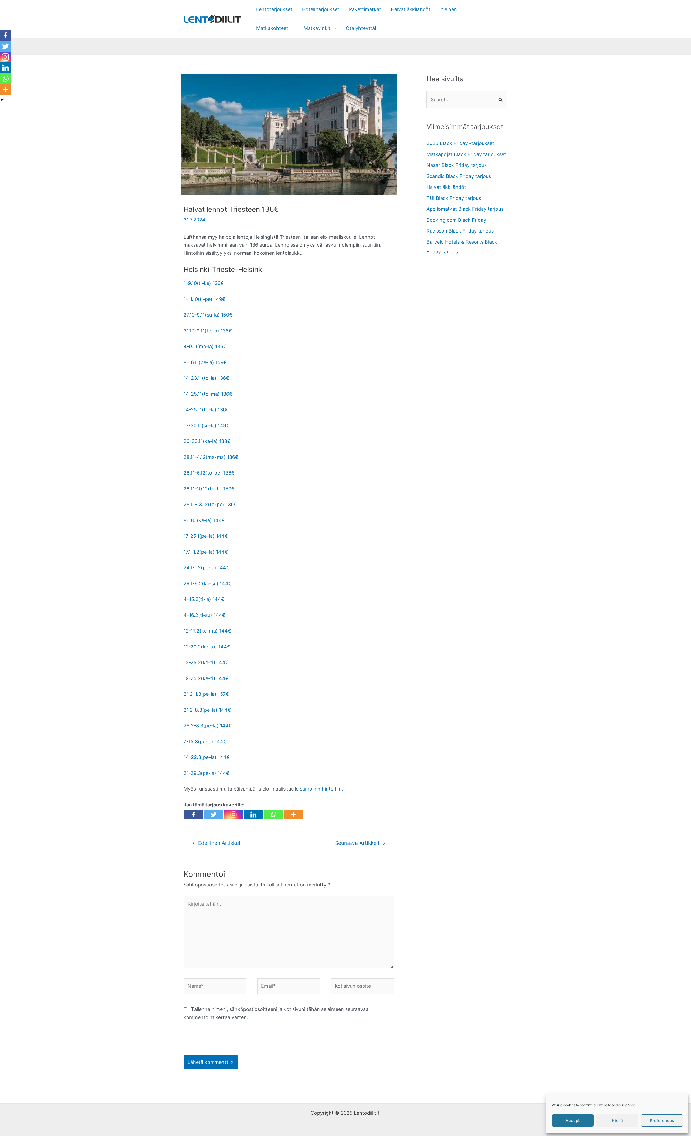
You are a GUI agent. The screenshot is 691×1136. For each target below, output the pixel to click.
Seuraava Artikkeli (360, 843)
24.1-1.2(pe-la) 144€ (206, 567)
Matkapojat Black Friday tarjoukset (466, 154)
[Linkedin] (253, 814)
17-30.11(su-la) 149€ (206, 425)
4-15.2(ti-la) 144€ (204, 599)
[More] (293, 814)
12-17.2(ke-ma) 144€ (207, 631)
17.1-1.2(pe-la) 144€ (206, 552)
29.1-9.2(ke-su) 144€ (208, 583)
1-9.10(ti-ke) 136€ (204, 283)
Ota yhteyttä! (361, 28)
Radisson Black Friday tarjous (460, 231)
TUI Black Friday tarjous (453, 198)
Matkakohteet (272, 28)
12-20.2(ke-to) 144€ (207, 647)
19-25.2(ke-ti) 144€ (206, 678)
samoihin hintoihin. (321, 789)
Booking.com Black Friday (456, 220)
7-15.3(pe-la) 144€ (205, 741)
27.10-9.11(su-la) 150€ (208, 315)
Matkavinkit (317, 28)
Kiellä (617, 1120)
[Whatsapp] (273, 814)
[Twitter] (213, 814)
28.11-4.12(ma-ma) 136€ (211, 457)
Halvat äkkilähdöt (411, 9)
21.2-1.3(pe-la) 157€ (206, 694)
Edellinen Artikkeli (217, 843)
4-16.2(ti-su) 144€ (204, 615)
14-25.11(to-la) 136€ (206, 409)
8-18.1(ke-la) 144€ (204, 520)
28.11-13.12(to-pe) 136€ (210, 504)
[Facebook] (193, 814)
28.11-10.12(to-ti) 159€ (209, 489)
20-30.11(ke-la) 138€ (207, 441)
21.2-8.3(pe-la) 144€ (207, 710)
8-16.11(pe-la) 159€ (205, 362)
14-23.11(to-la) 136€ (206, 378)
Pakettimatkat (365, 9)
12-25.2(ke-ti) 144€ (206, 662)
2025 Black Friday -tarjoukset (460, 143)
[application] (291, 28)
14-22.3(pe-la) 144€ (207, 757)
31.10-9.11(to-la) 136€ (208, 331)
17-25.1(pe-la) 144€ (206, 536)
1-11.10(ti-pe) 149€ (204, 299)
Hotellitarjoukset (320, 9)
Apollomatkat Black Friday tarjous (464, 209)
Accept (572, 1120)
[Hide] (2, 100)
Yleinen (448, 9)
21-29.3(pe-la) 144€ (206, 773)
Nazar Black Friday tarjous (456, 165)
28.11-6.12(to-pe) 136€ (209, 473)
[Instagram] (233, 814)
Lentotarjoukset (274, 9)
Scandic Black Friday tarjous (458, 176)
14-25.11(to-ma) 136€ (208, 394)
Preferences (662, 1120)
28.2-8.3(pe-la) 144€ (208, 725)
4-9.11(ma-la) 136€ (205, 346)
